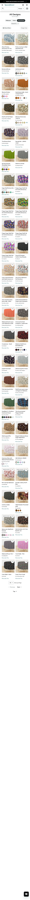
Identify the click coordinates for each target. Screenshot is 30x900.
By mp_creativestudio (19, 303)
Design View (24, 28)
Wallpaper (8, 20)
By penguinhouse (19, 165)
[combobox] (21, 8)
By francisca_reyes (19, 281)
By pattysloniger (5, 167)
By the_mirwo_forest (19, 392)
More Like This (5, 52)
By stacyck (17, 258)
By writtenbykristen (19, 325)
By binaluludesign (5, 70)
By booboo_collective (19, 95)
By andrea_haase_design (7, 50)
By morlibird (17, 414)
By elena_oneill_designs (20, 370)
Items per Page (17, 582)
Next (19, 587)
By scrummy (18, 70)
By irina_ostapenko (5, 437)
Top (15, 591)
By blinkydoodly (5, 391)
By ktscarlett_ (4, 370)
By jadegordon (5, 555)
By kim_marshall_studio (20, 50)
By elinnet (17, 555)
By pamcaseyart (5, 143)
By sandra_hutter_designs (7, 281)
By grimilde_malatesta (6, 118)
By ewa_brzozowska (19, 144)
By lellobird (4, 345)
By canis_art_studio (6, 461)
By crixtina (17, 532)
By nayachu (17, 191)
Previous (11, 587)
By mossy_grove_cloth (19, 576)
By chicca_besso (18, 120)
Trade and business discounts (15, 1)
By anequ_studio (5, 303)
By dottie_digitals (5, 94)
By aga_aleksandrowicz (6, 325)
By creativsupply (18, 347)
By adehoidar (4, 484)
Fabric (14, 20)
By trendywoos (18, 460)
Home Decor (21, 20)
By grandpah (4, 189)
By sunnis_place (5, 414)
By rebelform (18, 486)
